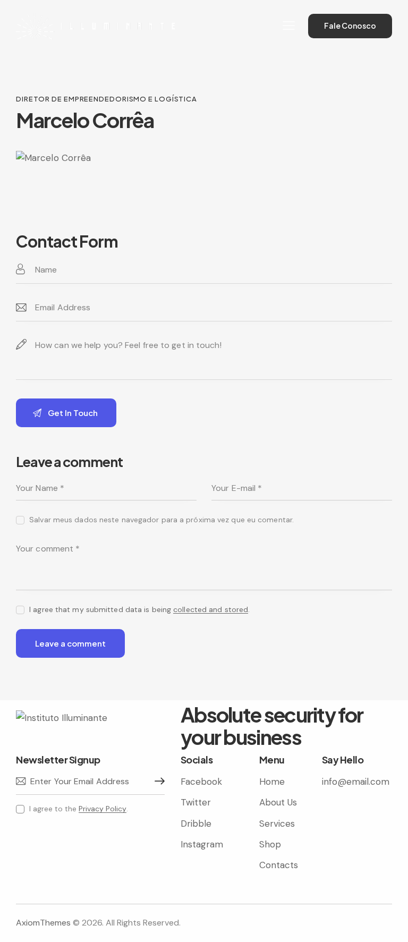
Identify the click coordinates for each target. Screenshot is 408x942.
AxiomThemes (43, 922)
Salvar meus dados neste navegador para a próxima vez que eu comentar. (161, 519)
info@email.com (355, 781)
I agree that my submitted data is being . (139, 609)
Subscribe (157, 781)
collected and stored (210, 610)
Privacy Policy (102, 809)
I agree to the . (78, 808)
